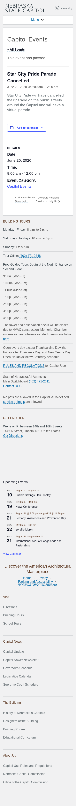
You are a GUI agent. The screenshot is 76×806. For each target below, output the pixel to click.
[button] (35, 20)
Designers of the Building (20, 721)
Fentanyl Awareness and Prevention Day (41, 518)
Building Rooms (14, 729)
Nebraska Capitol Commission (24, 774)
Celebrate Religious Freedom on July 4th (47, 199)
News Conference (27, 506)
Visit (6, 597)
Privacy (42, 578)
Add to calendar (27, 127)
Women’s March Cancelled (25, 199)
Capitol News (12, 641)
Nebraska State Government (37, 585)
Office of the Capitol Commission (25, 782)
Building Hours (13, 615)
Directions (10, 607)
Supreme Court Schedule (20, 684)
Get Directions (13, 435)
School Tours (12, 623)
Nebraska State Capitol (25, 8)
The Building (12, 702)
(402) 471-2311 (39, 381)
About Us (9, 755)
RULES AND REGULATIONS (23, 365)
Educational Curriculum (19, 737)
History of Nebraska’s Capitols (24, 713)
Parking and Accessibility (35, 581)
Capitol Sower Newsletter (20, 660)
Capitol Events (19, 186)
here (6, 339)
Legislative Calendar (17, 676)
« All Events (16, 49)
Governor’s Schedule (18, 668)
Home (27, 578)
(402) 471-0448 (30, 255)
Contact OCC (12, 386)
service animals (14, 401)
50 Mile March (24, 529)
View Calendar (12, 554)
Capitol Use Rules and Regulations (27, 765)
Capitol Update (13, 651)
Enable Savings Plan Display (33, 495)
